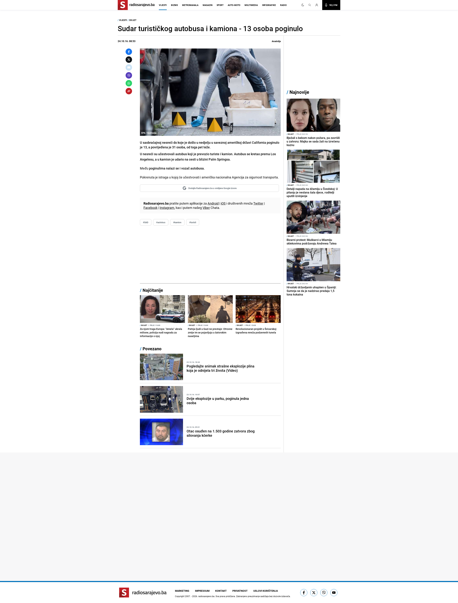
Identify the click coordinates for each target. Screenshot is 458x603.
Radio (283, 5)
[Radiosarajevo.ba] (143, 592)
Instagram (167, 207)
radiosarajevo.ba (206, 596)
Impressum (202, 590)
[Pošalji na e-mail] (129, 67)
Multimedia (251, 5)
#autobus (160, 222)
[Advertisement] (210, 254)
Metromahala (190, 5)
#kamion (177, 222)
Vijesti (163, 5)
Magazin (207, 5)
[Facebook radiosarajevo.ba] (303, 592)
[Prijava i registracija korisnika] (317, 5)
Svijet (132, 20)
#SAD (145, 222)
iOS (223, 203)
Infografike (269, 5)
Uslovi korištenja (265, 590)
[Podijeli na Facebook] (129, 52)
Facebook (150, 207)
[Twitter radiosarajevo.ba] (313, 592)
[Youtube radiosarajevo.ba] (333, 592)
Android (213, 203)
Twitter (258, 203)
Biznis (174, 5)
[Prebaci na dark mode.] (302, 5)
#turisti (192, 222)
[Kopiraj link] (129, 91)
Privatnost (240, 590)
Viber (206, 207)
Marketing (182, 590)
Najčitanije (153, 290)
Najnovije (299, 92)
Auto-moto (234, 5)
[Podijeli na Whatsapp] (129, 83)
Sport (220, 5)
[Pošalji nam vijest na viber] (323, 592)
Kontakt (221, 590)
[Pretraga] (309, 5)
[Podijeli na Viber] (129, 75)
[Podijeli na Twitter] (129, 59)
